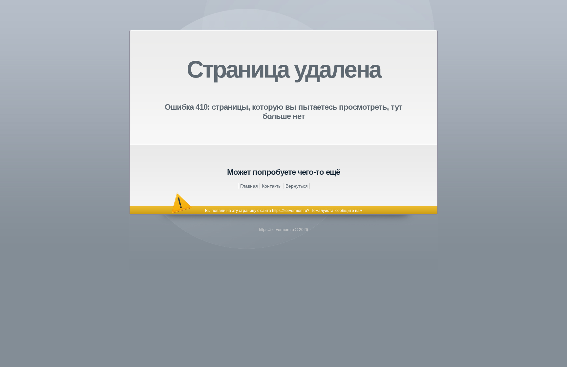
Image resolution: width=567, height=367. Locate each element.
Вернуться (296, 186)
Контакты (272, 186)
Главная (249, 186)
